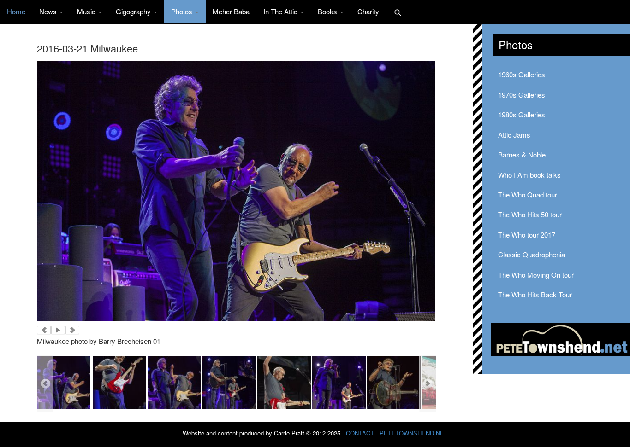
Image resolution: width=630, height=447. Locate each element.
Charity (368, 11)
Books (328, 11)
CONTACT (360, 433)
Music (87, 11)
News (49, 11)
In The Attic (281, 11)
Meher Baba (231, 11)
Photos (182, 11)
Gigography (134, 11)
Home (16, 11)
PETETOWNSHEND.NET (414, 433)
